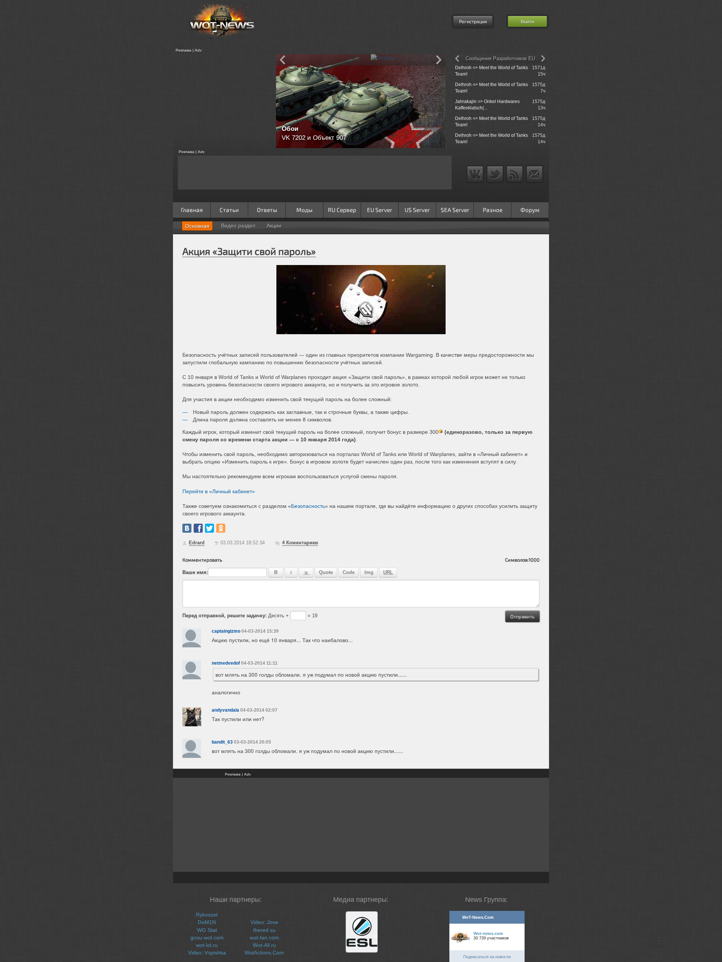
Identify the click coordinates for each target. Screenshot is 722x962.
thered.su (264, 930)
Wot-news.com (488, 933)
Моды (304, 209)
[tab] (197, 226)
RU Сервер (342, 209)
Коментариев (300, 542)
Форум (530, 209)
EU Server (379, 209)
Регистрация (473, 21)
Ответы (267, 209)
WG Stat (207, 930)
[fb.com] (198, 528)
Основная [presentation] (197, 226)
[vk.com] (186, 528)
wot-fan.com (264, 938)
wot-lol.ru (207, 945)
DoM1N (207, 922)
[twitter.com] (209, 528)
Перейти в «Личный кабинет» (218, 491)
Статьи (229, 209)
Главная (192, 209)
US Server (417, 209)
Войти (527, 21)
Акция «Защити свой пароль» (249, 251)
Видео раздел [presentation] (238, 226)
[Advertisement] (222, 101)
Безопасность (308, 506)
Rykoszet (207, 915)
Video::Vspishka (207, 953)
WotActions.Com (264, 953)
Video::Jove (264, 922)
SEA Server (455, 209)
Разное (492, 209)
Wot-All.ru (264, 945)
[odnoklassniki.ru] (220, 528)
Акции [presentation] (274, 226)
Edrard (197, 542)
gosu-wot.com (207, 938)
